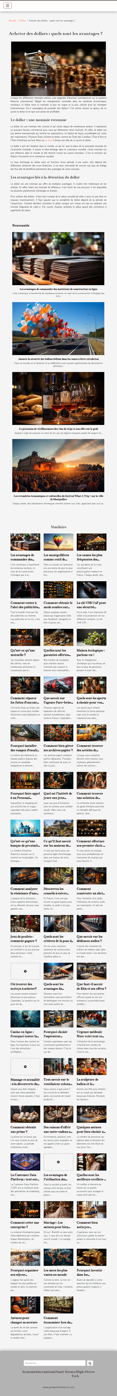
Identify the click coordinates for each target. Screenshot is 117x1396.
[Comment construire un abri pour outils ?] (91, 875)
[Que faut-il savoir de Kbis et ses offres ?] (91, 971)
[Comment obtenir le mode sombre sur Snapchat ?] (58, 589)
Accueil (12, 20)
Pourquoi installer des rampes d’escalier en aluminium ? (25, 750)
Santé (60, 1372)
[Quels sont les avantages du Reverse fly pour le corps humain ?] (58, 971)
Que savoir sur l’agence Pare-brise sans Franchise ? (57, 702)
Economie (29, 1372)
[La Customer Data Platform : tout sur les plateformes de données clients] (25, 1161)
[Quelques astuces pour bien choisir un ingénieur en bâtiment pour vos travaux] (91, 1114)
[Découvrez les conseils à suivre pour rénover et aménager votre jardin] (58, 875)
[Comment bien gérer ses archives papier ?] (58, 732)
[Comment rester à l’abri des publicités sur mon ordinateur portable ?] (25, 589)
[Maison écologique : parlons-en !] (91, 637)
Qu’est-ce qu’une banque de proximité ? (25, 845)
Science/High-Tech (75, 1374)
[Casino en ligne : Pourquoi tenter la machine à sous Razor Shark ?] (25, 1018)
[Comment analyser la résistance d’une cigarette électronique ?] (25, 875)
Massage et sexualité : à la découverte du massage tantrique (25, 1084)
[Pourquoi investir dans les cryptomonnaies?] (91, 1257)
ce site (48, 140)
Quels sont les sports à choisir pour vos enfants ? (91, 702)
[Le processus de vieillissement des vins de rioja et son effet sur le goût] (58, 398)
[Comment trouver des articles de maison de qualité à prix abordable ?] (91, 732)
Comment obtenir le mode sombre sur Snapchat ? (58, 607)
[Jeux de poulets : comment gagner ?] (25, 923)
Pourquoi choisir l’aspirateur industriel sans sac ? (58, 1036)
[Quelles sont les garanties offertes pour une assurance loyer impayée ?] (58, 637)
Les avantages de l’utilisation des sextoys (55, 1179)
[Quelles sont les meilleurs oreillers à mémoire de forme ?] (91, 1161)
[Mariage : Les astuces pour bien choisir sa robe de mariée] (58, 1209)
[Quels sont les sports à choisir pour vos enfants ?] (91, 684)
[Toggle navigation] (8, 5)
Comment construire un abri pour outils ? (90, 893)
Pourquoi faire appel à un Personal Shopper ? (25, 797)
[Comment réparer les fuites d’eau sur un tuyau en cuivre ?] (25, 684)
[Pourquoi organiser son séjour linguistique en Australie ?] (25, 1257)
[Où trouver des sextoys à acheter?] (25, 971)
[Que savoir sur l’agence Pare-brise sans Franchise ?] (58, 684)
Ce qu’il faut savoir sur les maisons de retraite (57, 845)
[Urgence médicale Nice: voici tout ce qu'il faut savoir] (91, 1018)
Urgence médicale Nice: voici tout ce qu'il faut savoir (89, 1036)
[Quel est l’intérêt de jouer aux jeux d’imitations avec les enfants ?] (58, 780)
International (46, 1372)
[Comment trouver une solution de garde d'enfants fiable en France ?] (91, 780)
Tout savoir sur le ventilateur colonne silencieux (58, 1083)
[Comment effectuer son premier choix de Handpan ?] (91, 828)
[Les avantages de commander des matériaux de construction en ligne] (58, 258)
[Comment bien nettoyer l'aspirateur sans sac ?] (91, 1209)
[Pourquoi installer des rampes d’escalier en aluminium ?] (25, 732)
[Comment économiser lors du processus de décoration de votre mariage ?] (58, 1304)
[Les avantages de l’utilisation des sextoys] (58, 1161)
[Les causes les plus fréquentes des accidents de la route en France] (91, 541)
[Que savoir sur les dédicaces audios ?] (91, 923)
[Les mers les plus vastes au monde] (58, 1257)
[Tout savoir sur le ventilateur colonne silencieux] (58, 1066)
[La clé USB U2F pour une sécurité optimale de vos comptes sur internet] (91, 589)
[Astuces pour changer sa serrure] (25, 1304)
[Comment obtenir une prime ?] (25, 1114)
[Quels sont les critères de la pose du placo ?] (58, 923)
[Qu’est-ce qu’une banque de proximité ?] (25, 828)
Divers (22, 20)
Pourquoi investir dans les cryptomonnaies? (89, 1274)
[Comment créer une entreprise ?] (25, 1209)
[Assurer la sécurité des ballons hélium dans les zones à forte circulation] (58, 328)
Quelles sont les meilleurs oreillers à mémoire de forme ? (91, 1179)
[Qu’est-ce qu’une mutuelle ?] (25, 637)
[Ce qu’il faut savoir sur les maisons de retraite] (58, 828)
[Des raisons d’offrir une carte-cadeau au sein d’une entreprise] (58, 1114)
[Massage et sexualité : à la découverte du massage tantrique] (25, 1066)
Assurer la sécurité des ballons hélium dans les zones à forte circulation (58, 359)
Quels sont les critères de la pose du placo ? (58, 941)
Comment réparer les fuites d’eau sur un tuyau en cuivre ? (25, 702)
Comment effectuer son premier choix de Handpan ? (91, 845)
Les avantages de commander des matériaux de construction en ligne (58, 289)
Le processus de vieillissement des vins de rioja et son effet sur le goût (58, 428)
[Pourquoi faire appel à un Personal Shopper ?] (25, 780)
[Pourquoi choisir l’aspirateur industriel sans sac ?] (58, 1018)
